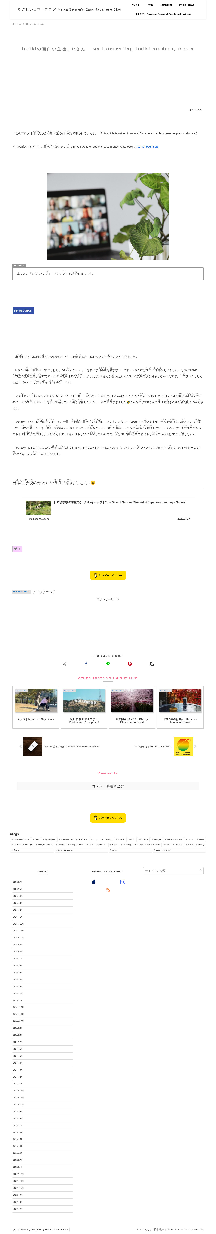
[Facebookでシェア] (86, 663)
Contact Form (61, 1229)
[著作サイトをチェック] (93, 882)
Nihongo (49, 592)
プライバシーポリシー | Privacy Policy (32, 1229)
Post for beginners (147, 146)
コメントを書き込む (108, 786)
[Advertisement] (108, 79)
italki (38, 592)
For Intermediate (23, 592)
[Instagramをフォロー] (122, 882)
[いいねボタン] (15, 548)
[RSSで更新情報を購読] (107, 890)
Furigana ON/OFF (23, 310)
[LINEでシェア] (108, 663)
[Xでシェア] (64, 663)
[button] (152, 663)
